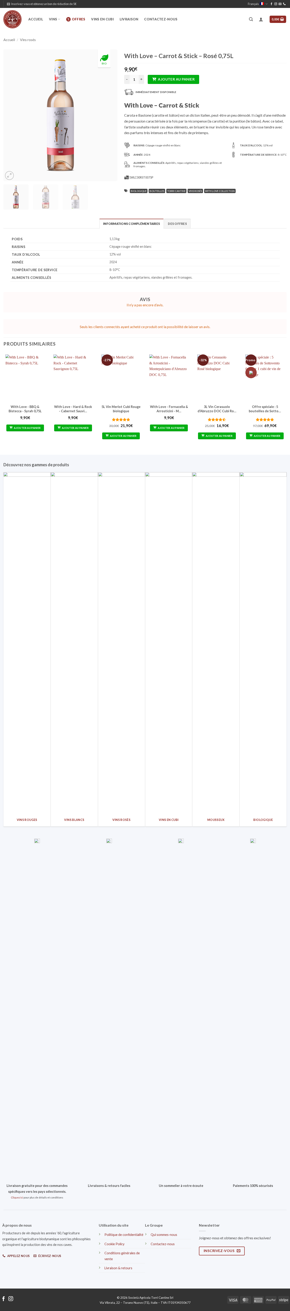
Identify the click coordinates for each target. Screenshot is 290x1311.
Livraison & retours (118, 1268)
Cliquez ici (17, 1197)
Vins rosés (28, 39)
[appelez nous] (284, 4)
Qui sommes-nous (164, 1235)
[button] (41, 3)
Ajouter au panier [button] (27, 427)
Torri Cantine (176, 190)
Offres (78, 19)
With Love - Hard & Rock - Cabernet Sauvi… (73, 409)
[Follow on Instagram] (275, 4)
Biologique (139, 190)
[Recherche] (251, 19)
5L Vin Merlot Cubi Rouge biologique (121, 409)
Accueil (35, 19)
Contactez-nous (160, 19)
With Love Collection (220, 190)
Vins (53, 19)
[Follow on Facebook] (271, 4)
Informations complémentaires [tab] (131, 224)
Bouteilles (157, 190)
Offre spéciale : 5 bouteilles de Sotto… (265, 409)
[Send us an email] (280, 4)
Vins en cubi (102, 19)
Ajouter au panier (176, 79)
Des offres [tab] (177, 224)
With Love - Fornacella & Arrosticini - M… (169, 409)
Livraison (129, 19)
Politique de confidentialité (123, 1235)
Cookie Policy (114, 1244)
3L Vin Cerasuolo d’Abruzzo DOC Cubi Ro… (217, 409)
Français (253, 4)
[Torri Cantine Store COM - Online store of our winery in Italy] (12, 19)
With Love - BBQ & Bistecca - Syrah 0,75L (25, 409)
